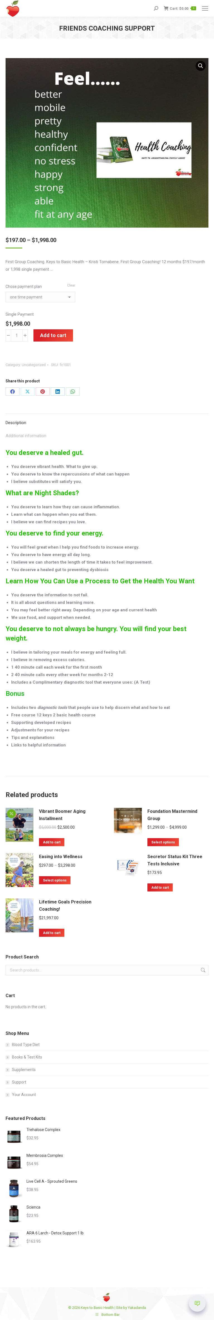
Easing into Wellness (60, 856)
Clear (71, 285)
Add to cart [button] (51, 842)
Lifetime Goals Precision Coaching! (65, 905)
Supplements (24, 1069)
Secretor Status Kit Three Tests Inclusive (174, 860)
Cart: (182, 8)
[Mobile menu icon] (205, 8)
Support (19, 1082)
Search (202, 970)
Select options (163, 842)
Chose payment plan (24, 286)
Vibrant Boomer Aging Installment (62, 815)
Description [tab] (16, 422)
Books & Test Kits (27, 1057)
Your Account (24, 1094)
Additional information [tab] (26, 435)
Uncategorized (34, 365)
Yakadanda (137, 1308)
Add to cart (53, 335)
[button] (201, 66)
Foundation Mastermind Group (172, 815)
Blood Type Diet (26, 1044)
